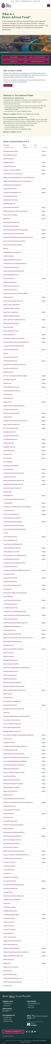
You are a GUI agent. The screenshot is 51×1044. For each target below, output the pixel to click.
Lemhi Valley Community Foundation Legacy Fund (24, 622)
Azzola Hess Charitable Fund (10, 196)
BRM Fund (5, 248)
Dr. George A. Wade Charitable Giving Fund (13, 345)
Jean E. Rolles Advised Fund (24, 536)
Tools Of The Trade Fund (9, 929)
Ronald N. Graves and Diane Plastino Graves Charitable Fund (24, 802)
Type (35, 145)
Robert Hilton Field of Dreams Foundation (24, 783)
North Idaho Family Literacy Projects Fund (13, 708)
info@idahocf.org (8, 1003)
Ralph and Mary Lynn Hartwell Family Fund (24, 753)
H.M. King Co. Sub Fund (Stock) (11, 435)
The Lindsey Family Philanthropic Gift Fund (13, 884)
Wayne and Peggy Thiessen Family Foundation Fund (24, 952)
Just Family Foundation (9, 574)
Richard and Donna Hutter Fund (24, 768)
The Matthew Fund (7, 892)
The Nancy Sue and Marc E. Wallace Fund (13, 896)
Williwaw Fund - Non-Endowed (10, 967)
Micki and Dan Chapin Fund (10, 675)
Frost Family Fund (7, 394)
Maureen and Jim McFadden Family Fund (24, 649)
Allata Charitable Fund (8, 158)
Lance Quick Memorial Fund (10, 604)
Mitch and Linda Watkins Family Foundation (13, 686)
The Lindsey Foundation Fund (24, 888)
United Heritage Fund (8, 933)
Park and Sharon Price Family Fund (11, 720)
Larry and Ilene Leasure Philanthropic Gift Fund (14, 611)
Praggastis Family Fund (24, 742)
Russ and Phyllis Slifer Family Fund (11, 809)
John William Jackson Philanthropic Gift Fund (14, 563)
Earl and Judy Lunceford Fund (10, 357)
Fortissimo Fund (24, 383)
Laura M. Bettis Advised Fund (10, 619)
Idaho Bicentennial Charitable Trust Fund (24, 484)
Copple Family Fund (24, 297)
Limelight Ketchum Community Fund (12, 626)
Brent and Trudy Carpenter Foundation (12, 244)
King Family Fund (24, 589)
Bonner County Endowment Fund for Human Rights (24, 229)
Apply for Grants (37, 1)
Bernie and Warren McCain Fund (24, 207)
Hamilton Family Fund (24, 443)
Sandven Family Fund (24, 813)
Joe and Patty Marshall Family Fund (24, 548)
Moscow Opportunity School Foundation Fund (24, 690)
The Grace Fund (7, 873)
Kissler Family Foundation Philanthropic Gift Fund (15, 592)
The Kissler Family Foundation (10, 877)
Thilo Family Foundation (24, 918)
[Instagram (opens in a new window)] (29, 1032)
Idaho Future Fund (7, 491)
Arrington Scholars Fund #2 (24, 188)
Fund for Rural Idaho (8, 398)
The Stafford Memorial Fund (10, 911)
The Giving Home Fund (8, 869)
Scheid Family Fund (8, 817)
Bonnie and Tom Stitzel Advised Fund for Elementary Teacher (24, 237)
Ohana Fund (6, 712)
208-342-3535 (7, 1005)
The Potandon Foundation (9, 907)
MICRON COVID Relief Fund (10, 679)
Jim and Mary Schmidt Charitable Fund (12, 544)
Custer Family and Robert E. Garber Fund (24, 301)
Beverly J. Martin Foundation (24, 215)
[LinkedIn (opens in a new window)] (32, 1032)
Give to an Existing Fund (37, 57)
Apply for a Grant (8, 1019)
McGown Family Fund (8, 656)
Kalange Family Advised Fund (24, 577)
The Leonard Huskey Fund (24, 881)
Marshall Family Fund (8, 645)
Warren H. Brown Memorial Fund (24, 948)
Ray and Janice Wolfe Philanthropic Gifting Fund (24, 761)
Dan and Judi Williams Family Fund (11, 308)
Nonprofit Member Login (27, 1)
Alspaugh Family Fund (24, 162)
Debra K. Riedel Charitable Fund (11, 323)
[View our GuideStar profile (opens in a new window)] (40, 1017)
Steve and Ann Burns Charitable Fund (24, 836)
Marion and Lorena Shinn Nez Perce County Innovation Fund (24, 637)
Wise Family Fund (7, 970)
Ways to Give (31, 1007)
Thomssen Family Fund (9, 922)
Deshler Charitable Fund (24, 334)
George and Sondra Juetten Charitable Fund (13, 405)
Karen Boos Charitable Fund (10, 581)
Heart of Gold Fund (7, 461)
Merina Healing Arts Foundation (11, 664)
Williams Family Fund (8, 959)
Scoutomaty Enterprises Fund (10, 821)
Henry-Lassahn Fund (24, 469)
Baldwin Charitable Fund (9, 203)
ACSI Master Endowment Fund (24, 151)
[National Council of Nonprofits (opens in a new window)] (32, 1024)
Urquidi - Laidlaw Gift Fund (9, 937)
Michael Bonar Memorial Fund (10, 671)
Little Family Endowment (24, 630)
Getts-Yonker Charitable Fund (10, 409)
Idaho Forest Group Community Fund (12, 488)
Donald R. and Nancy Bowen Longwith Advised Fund (24, 342)
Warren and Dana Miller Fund (10, 944)
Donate (12, 1)
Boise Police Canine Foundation (11, 226)
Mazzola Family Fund (8, 652)
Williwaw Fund (24, 963)
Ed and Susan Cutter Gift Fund (10, 368)
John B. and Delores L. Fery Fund (24, 551)
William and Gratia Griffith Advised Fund (24, 955)
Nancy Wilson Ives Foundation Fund (12, 701)
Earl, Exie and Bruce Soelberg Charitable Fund (14, 364)
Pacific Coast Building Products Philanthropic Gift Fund (16, 716)
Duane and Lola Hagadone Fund (24, 349)
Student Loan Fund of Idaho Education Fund (24, 851)
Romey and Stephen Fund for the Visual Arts (14, 798)
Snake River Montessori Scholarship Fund (13, 824)
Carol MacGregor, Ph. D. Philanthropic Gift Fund (14, 263)
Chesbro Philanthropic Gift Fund (11, 274)
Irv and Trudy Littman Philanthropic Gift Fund (14, 499)
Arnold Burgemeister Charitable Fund (12, 185)
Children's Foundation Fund (10, 282)
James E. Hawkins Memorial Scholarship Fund (14, 529)
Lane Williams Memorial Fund (24, 607)
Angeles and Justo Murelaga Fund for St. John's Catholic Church (19, 177)
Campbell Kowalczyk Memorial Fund (12, 259)
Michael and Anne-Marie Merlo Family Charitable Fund (16, 667)
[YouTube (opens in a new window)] (35, 1032)
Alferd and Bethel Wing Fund (24, 155)
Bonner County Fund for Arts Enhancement (24, 233)
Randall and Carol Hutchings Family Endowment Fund (24, 757)
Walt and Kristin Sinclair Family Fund (12, 940)
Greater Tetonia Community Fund (24, 424)
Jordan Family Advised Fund (10, 566)
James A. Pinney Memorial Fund (24, 514)
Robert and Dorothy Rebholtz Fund (24, 780)
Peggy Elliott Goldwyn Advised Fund (12, 731)
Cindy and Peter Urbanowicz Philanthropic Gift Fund (15, 293)
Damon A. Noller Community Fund (11, 304)
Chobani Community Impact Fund (11, 286)
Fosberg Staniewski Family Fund (24, 387)
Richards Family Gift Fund (24, 776)
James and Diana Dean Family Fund (12, 518)
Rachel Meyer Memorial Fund (24, 750)
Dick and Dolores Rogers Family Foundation (24, 338)
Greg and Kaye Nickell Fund (24, 705)
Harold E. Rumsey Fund (24, 450)
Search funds (6, 145)
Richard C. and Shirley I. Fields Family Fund (24, 772)
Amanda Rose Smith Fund (24, 166)
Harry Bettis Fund (24, 454)
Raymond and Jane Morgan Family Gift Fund (24, 765)
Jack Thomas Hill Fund (24, 510)
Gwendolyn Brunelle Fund (9, 432)
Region (24, 145)
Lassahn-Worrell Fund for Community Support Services (24, 615)
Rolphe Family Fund (8, 795)
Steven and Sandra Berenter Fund (11, 843)
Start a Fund (13, 57)
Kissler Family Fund (8, 596)
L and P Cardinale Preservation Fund (24, 600)
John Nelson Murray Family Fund (24, 559)
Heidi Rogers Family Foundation (11, 465)
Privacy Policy (36, 1040)
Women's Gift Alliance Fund (10, 974)
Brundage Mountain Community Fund (12, 252)
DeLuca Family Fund (24, 327)
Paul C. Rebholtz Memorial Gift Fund (12, 727)
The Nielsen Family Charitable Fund (12, 899)
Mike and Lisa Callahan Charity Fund (12, 682)
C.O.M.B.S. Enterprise (8, 256)
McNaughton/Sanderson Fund (10, 660)
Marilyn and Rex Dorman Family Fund (24, 634)
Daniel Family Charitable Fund (24, 312)
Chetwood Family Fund (24, 278)
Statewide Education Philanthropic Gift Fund (13, 832)
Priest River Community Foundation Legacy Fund (24, 746)
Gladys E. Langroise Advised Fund (24, 413)
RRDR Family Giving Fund (9, 806)
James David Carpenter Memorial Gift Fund (13, 525)
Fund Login (30, 1005)
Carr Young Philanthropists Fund (11, 267)
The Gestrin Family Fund (9, 866)
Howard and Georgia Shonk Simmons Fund (24, 480)
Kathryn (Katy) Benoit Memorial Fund (24, 585)
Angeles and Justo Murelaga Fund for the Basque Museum (17, 181)
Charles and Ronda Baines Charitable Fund (13, 271)
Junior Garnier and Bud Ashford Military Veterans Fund (24, 570)
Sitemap (28, 1041)
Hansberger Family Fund (24, 447)
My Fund (18, 1)
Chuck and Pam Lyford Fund (10, 289)
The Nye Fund (6, 903)
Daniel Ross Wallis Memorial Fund (11, 316)
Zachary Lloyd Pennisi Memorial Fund (12, 982)
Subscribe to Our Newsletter (13, 1031)
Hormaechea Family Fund (24, 476)
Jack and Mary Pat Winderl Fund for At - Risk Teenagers (24, 506)
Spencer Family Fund (24, 828)
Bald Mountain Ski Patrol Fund (10, 200)
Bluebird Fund (24, 218)
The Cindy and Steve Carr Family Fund (24, 858)
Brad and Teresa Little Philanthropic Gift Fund (14, 241)
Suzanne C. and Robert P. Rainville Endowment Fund (24, 854)
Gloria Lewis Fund (24, 417)
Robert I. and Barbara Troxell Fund (24, 787)
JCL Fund (5, 533)
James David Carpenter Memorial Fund (24, 521)
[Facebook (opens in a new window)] (26, 1032)
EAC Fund (5, 353)
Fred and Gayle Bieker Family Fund (11, 390)
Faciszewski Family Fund (24, 379)
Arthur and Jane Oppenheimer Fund (24, 192)
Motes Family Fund (7, 693)
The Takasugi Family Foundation (24, 914)
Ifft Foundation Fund (24, 495)
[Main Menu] (48, 5)
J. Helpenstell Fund (24, 503)
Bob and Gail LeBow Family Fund (11, 222)
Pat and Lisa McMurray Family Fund (12, 723)
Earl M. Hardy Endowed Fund (24, 360)
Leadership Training (8, 1021)
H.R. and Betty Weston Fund (24, 439)
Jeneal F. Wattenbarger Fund (10, 540)
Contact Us (13, 61)
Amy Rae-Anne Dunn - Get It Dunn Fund (24, 173)
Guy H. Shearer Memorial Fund (24, 428)
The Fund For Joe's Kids (24, 862)
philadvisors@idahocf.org (34, 1003)
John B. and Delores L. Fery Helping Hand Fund (24, 555)
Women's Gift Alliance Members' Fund (12, 978)
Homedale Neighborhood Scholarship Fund (24, 473)
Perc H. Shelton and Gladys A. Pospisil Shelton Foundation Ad (24, 735)
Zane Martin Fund (7, 985)
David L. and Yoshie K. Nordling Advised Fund (24, 319)
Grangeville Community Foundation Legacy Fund (24, 420)
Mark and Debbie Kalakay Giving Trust (12, 641)
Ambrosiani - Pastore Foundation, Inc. (24, 170)
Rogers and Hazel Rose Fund (24, 791)
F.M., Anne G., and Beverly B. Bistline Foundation (24, 375)
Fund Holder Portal (37, 61)
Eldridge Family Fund (8, 372)
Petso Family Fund (24, 738)
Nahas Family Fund (8, 697)
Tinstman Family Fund (8, 925)
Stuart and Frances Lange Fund (10, 847)
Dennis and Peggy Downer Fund (11, 331)
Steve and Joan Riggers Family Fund (12, 839)
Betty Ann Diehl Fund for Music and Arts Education (24, 211)
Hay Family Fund (24, 458)
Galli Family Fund (24, 402)
